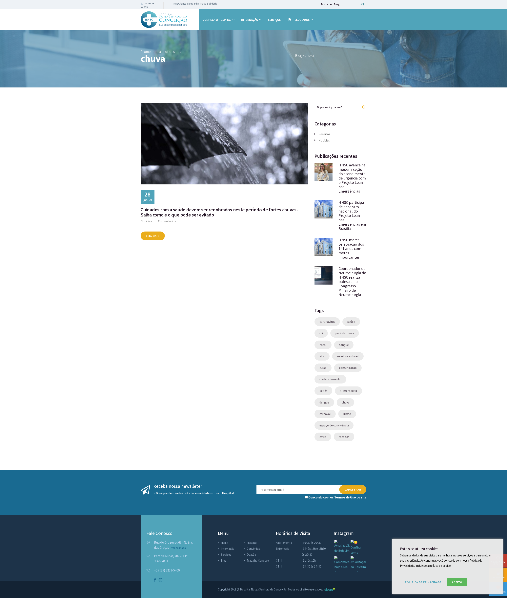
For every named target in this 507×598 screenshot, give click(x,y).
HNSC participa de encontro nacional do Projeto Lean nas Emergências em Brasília (352, 215)
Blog (224, 560)
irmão (347, 414)
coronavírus (327, 322)
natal (323, 345)
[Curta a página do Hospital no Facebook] (155, 580)
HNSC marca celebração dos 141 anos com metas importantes (351, 248)
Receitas (324, 134)
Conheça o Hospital (217, 20)
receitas (344, 437)
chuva (345, 402)
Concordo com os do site (337, 497)
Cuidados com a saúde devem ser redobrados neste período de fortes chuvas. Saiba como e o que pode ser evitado (219, 212)
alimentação (348, 391)
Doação (251, 554)
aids (322, 356)
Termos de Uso (345, 497)
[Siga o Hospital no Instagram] (160, 580)
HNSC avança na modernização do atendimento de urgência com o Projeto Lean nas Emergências (352, 178)
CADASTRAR (353, 489)
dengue (324, 402)
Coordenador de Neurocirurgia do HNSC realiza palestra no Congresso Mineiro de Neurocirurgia (352, 281)
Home (224, 543)
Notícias (146, 221)
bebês (323, 391)
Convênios (253, 549)
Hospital (252, 543)
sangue (344, 345)
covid (322, 437)
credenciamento (330, 379)
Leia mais (152, 236)
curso (323, 368)
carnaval (325, 414)
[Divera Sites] (329, 589)
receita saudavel (347, 356)
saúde (351, 322)
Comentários (167, 221)
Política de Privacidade (423, 582)
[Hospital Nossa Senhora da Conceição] (164, 19)
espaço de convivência (334, 425)
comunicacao (348, 368)
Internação (249, 20)
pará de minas (344, 333)
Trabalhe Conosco (258, 560)
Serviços (274, 20)
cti (321, 333)
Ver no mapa (178, 548)
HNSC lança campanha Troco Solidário (195, 3)
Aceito (457, 582)
